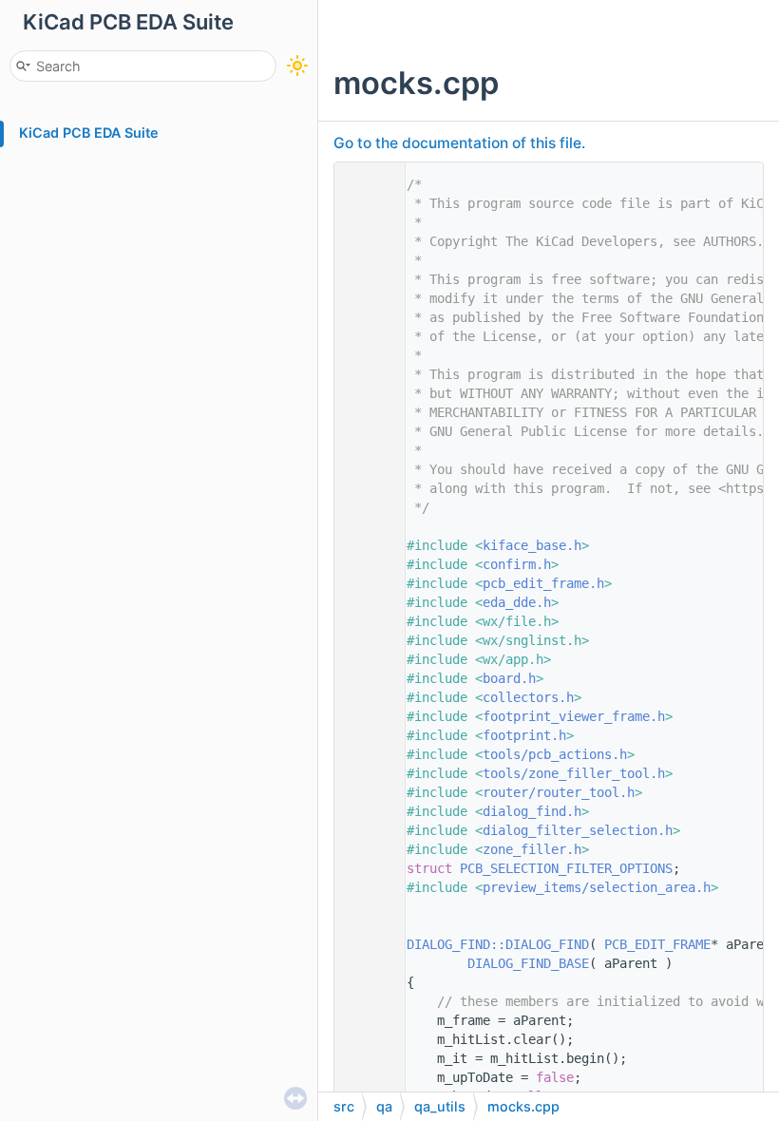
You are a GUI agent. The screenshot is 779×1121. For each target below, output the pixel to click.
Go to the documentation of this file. (459, 143)
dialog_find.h (532, 811)
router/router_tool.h (559, 792)
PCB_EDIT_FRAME (657, 944)
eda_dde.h (517, 602)
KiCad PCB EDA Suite (89, 132)
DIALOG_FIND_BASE (528, 963)
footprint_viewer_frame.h (574, 716)
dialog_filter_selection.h (578, 830)
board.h (509, 678)
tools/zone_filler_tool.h (574, 773)
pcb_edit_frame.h (543, 583)
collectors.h (528, 697)
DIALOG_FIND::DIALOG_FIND (498, 944)
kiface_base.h (532, 545)
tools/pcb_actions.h (555, 754)
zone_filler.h (532, 849)
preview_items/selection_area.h (597, 887)
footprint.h (524, 735)
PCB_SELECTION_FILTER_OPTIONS (566, 868)
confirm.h (517, 564)
